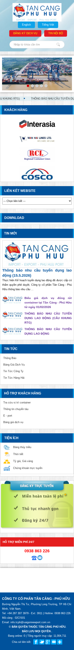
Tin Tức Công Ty (13, 371)
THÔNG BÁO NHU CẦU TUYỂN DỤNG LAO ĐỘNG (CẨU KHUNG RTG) (48, 318)
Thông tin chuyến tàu (15, 409)
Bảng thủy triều (22, 447)
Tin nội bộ (55, 33)
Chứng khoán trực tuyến (27, 468)
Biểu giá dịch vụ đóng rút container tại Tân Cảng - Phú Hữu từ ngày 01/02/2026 (48, 302)
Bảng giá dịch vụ (13, 422)
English (26, 24)
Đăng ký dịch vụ (25, 33)
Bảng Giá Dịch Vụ (14, 364)
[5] (46, 85)
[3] (37, 85)
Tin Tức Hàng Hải (13, 377)
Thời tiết (18, 454)
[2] (32, 85)
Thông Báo (9, 358)
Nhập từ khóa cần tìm (58, 44)
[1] (28, 85)
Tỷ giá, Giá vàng (23, 461)
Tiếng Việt (48, 24)
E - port (7, 415)
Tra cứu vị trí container (17, 402)
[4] (41, 85)
